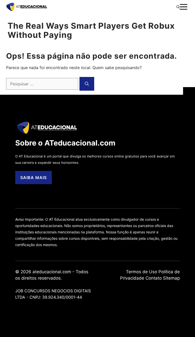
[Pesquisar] (86, 84)
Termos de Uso (141, 271)
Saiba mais (33, 177)
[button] (178, 7)
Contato (153, 278)
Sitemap (171, 278)
